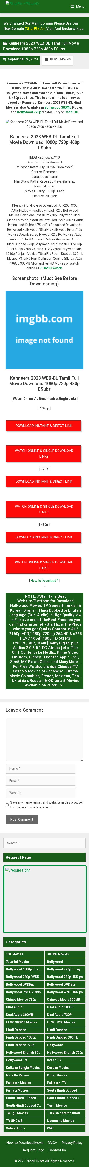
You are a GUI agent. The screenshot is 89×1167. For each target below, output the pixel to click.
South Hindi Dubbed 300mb (66, 1098)
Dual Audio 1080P (60, 1007)
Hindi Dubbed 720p (20, 1045)
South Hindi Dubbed (62, 1090)
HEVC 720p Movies (61, 1022)
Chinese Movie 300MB (63, 999)
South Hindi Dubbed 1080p (25, 1098)
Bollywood (55, 962)
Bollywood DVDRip (20, 984)
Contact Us (57, 1150)
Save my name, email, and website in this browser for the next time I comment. (46, 805)
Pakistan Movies (18, 1083)
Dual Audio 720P (59, 1015)
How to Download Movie (25, 1143)
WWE (50, 1128)
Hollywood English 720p (65, 1052)
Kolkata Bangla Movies (23, 1068)
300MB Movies (60, 59)
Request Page (33, 1150)
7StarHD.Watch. (51, 268)
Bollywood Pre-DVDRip (23, 992)
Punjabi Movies (17, 1090)
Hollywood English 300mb (25, 1052)
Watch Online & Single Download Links (44, 454)
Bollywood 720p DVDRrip (24, 977)
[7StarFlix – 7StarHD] (29, 6)
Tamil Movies (57, 1105)
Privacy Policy (72, 1143)
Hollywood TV (16, 1060)
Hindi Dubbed (16, 1030)
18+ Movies (14, 954)
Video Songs (15, 1128)
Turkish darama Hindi (63, 1113)
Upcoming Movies (60, 1120)
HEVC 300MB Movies (21, 1022)
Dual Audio (14, 1007)
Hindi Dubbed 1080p (21, 1037)
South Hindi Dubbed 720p (25, 1105)
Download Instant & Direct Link (44, 426)
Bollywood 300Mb (57, 107)
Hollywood (55, 1045)
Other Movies (57, 1075)
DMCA (52, 1143)
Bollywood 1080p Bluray (24, 969)
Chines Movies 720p (21, 999)
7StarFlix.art (35, 1161)
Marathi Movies (17, 1075)
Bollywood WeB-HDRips (65, 992)
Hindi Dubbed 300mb (62, 1037)
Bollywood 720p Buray (63, 969)
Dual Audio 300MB (19, 1015)
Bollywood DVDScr (61, 984)
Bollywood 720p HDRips (65, 977)
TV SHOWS (14, 1120)
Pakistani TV (56, 1083)
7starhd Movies (18, 962)
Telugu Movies (17, 1113)
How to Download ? (45, 580)
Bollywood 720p (29, 112)
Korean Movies (58, 1068)
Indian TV (54, 1060)
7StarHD (71, 112)
